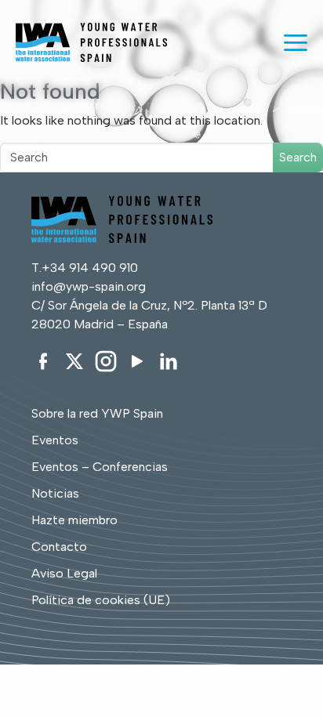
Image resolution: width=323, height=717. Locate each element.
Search (298, 157)
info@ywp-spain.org (88, 286)
